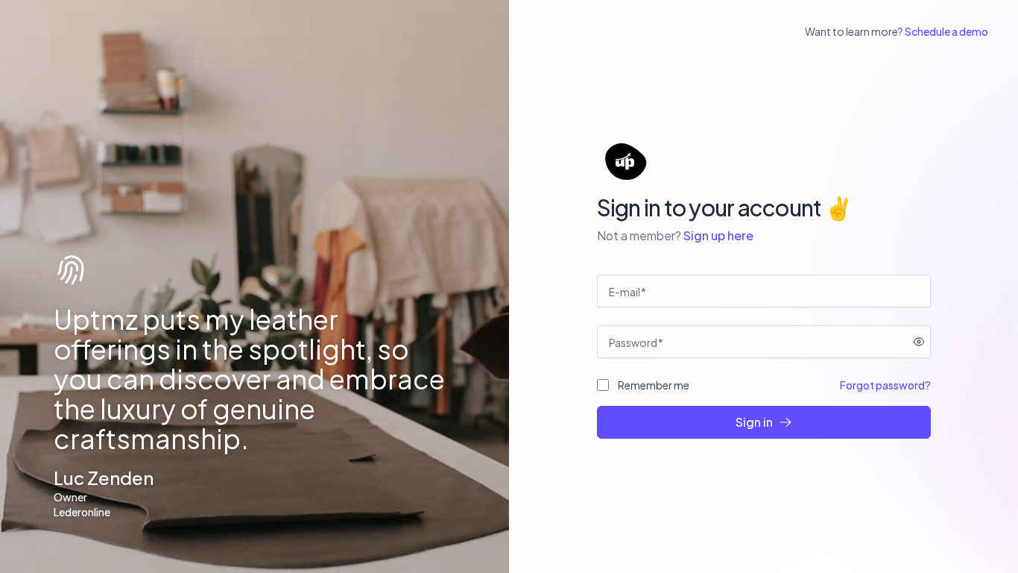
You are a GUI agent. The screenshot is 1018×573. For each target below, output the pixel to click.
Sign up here (718, 235)
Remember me (653, 385)
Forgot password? (885, 385)
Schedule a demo (946, 31)
